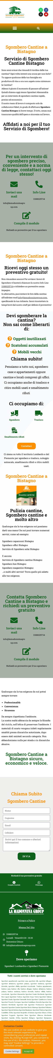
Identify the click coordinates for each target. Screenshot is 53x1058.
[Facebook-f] (46, 10)
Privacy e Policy (26, 920)
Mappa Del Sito (26, 927)
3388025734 (7, 286)
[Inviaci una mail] (14, 184)
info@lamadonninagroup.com (32, 297)
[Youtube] (46, 14)
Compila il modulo (26, 223)
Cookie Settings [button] (12, 1051)
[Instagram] (41, 14)
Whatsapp (39, 885)
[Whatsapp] (41, 10)
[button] (14, 28)
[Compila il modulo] (26, 215)
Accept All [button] (28, 1051)
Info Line (39, 192)
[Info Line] (39, 184)
